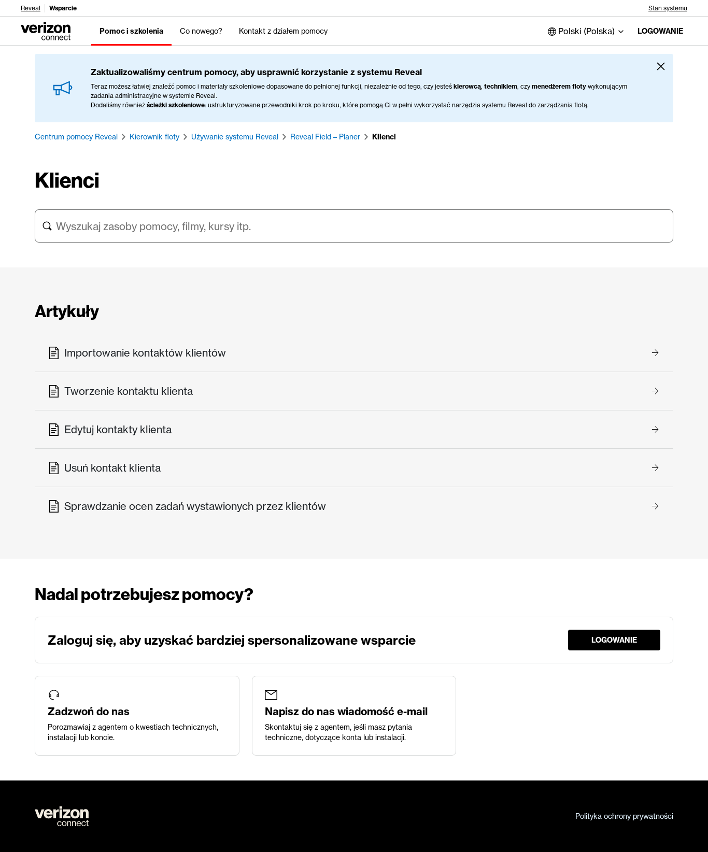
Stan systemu (667, 8)
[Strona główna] (46, 30)
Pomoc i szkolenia (131, 31)
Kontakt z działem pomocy (283, 31)
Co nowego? (201, 31)
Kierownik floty (154, 136)
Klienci (384, 136)
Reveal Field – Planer (325, 136)
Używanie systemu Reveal (234, 136)
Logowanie (660, 31)
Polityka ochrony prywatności (624, 816)
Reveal (30, 8)
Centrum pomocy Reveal (76, 136)
